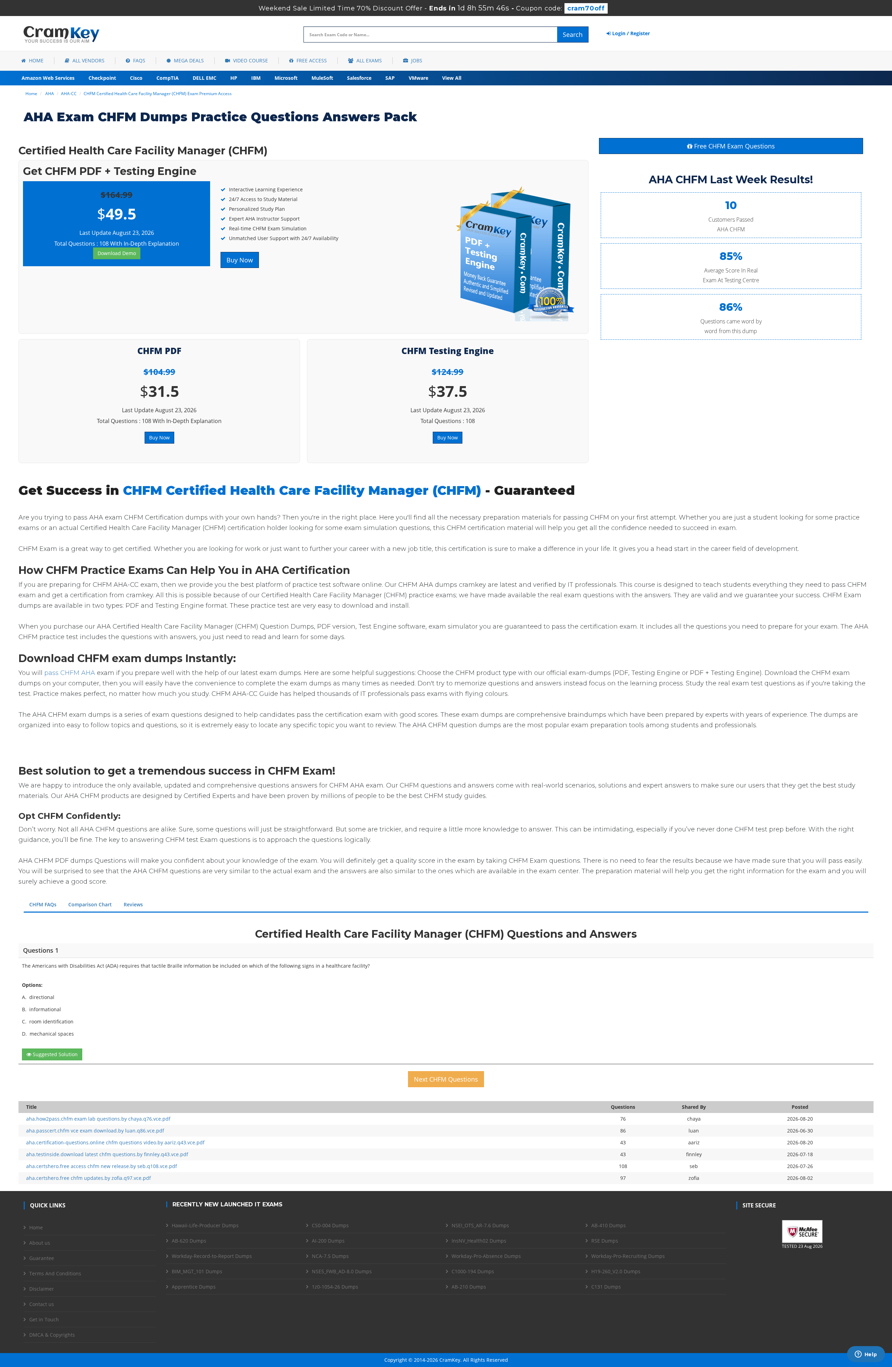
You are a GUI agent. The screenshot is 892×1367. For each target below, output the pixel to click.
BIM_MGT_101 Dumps (197, 1271)
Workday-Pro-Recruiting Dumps (628, 1256)
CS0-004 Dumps (330, 1225)
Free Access (311, 60)
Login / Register (630, 33)
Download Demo (117, 253)
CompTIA (167, 78)
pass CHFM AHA (69, 673)
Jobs (416, 60)
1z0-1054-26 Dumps (335, 1286)
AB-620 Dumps (189, 1240)
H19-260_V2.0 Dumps (615, 1271)
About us (39, 1242)
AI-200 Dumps (328, 1240)
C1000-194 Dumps (473, 1271)
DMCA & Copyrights (52, 1334)
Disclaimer (41, 1288)
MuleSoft (322, 78)
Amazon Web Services (48, 78)
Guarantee (41, 1258)
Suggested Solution (54, 1054)
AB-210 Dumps (469, 1286)
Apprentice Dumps (194, 1286)
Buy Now (239, 260)
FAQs (138, 60)
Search (573, 34)
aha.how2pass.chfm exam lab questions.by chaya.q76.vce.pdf (98, 1118)
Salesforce (359, 78)
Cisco (136, 78)
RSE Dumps (604, 1240)
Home (36, 60)
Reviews (133, 904)
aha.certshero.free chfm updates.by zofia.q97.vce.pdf (88, 1178)
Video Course (250, 60)
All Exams (368, 60)
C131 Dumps (606, 1286)
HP (233, 78)
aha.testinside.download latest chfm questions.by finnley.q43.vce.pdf (107, 1154)
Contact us (41, 1304)
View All (451, 78)
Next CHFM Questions (446, 1079)
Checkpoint (102, 78)
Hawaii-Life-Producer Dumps (205, 1225)
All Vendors (88, 60)
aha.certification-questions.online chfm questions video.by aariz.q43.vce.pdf (115, 1142)
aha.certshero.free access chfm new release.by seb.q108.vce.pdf (101, 1166)
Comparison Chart (90, 904)
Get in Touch (44, 1319)
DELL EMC (204, 78)
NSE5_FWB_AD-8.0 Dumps (342, 1271)
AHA (49, 94)
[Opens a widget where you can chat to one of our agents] (866, 1355)
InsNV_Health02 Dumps (479, 1240)
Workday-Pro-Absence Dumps (486, 1256)
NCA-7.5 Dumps (330, 1256)
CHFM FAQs (42, 904)
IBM (256, 78)
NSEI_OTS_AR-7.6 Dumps (480, 1225)
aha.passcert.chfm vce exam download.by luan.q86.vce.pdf (95, 1130)
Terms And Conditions (55, 1273)
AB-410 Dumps (608, 1225)
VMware (418, 78)
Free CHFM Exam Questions (733, 146)
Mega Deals (188, 60)
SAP (390, 78)
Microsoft (286, 78)
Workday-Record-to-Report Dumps (212, 1256)
